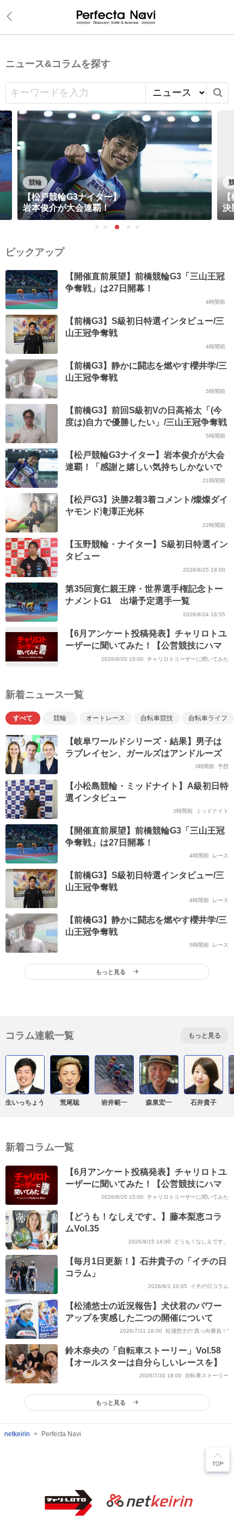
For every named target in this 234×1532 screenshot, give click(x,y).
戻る (11, 16)
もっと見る (204, 1035)
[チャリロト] (117, 17)
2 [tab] (106, 227)
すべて (23, 718)
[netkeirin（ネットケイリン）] (150, 1501)
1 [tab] (97, 227)
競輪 (59, 718)
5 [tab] (138, 227)
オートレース (105, 718)
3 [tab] (117, 227)
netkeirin (17, 1434)
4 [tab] (129, 227)
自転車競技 (156, 718)
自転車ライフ (207, 718)
